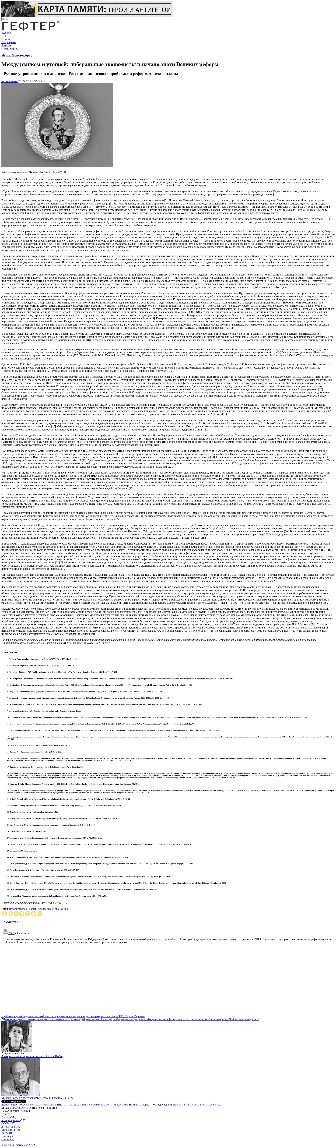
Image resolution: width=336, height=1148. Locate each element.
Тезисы (5, 39)
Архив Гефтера (10, 48)
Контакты (7, 1132)
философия (8, 1129)
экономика (61, 908)
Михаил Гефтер (13, 1144)
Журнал (6, 32)
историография (18, 908)
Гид (3, 35)
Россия (5, 1117)
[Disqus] (168, 971)
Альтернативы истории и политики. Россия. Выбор (32, 1056)
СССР (5, 1123)
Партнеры (7, 1136)
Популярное (8, 42)
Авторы (6, 45)
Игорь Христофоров (16, 55)
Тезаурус (6, 1113)
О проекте (7, 1139)
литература (8, 1126)
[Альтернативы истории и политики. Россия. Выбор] (20, 1095)
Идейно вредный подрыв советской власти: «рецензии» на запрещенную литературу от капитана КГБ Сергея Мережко (73, 1016)
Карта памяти (9, 81)
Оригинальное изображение (15, 172)
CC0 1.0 (61, 172)
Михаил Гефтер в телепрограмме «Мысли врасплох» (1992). (37, 1097)
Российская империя (41, 908)
